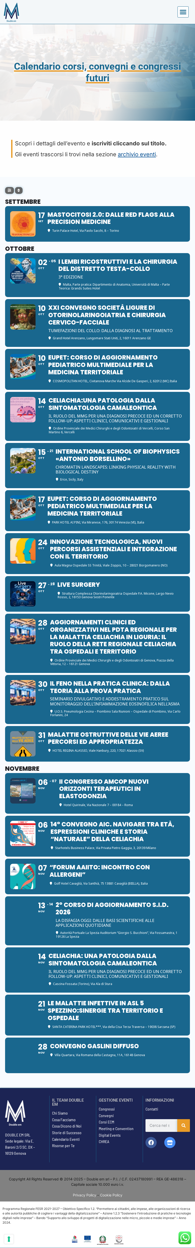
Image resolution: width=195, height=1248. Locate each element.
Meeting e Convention (116, 1128)
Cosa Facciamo (64, 1119)
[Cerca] (183, 1125)
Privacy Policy (84, 1195)
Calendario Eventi (66, 1139)
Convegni (106, 1115)
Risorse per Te (63, 1145)
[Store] (169, 1142)
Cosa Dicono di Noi (67, 1125)
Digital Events (110, 1135)
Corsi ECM (106, 1121)
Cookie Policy (111, 1195)
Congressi (107, 1108)
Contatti (151, 1108)
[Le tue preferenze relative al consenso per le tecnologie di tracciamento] (9, 1239)
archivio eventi (137, 154)
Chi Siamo (60, 1113)
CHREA (104, 1141)
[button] (183, 12)
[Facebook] (151, 1142)
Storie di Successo (67, 1132)
